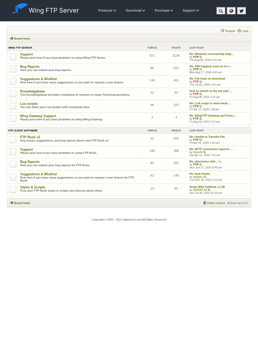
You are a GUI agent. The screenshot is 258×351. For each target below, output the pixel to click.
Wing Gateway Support (38, 116)
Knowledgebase (32, 91)
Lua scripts (29, 104)
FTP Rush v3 (30, 137)
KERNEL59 (200, 189)
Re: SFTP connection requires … (211, 149)
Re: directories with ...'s (205, 161)
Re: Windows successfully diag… (211, 53)
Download (134, 10)
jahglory (198, 176)
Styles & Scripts (32, 187)
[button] (220, 11)
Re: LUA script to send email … (210, 103)
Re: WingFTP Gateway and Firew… (212, 115)
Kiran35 (198, 152)
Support (189, 10)
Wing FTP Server (54, 10)
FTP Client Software (23, 130)
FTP (196, 56)
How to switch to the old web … (210, 90)
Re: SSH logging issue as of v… (210, 66)
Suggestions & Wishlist (38, 79)
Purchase (162, 10)
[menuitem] (242, 31)
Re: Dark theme (199, 173)
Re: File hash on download (207, 78)
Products (105, 10)
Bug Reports (30, 66)
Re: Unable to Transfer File (207, 136)
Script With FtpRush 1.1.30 (207, 186)
